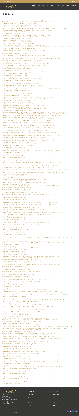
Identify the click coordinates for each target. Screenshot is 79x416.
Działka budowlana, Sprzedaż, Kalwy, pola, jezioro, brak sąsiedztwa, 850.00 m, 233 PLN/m (21, 144)
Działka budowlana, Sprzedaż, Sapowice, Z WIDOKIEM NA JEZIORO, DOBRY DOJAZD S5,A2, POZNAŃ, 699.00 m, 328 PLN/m (29, 127)
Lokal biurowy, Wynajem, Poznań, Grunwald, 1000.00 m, (14, 231)
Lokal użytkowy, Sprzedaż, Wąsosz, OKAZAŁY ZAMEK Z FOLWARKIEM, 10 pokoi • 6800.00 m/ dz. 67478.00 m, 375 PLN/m (29, 194)
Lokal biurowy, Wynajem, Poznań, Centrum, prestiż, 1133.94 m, (15, 381)
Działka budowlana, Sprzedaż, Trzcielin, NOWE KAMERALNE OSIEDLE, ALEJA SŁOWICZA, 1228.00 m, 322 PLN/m (26, 65)
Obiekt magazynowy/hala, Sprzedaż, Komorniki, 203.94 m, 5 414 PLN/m (18, 43)
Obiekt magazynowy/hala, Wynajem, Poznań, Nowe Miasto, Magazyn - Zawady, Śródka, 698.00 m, (23, 226)
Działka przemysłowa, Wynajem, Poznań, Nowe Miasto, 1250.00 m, (16, 124)
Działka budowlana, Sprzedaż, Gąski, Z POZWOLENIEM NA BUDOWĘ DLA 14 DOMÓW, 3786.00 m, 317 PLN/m (26, 120)
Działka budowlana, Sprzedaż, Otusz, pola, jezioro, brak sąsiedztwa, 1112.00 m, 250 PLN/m (22, 261)
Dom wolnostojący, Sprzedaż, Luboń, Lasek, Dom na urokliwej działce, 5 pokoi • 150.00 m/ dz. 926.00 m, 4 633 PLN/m (28, 140)
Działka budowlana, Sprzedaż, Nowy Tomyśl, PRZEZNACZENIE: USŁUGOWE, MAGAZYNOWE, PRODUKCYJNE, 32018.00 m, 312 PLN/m (31, 264)
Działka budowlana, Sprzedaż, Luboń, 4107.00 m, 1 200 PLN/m (16, 308)
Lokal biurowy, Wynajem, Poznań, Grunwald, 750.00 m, (13, 284)
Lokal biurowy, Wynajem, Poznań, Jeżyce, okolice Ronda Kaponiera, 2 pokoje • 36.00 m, (21, 271)
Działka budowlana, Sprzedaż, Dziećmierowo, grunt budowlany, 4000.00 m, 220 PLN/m (21, 207)
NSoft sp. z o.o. (31, 412)
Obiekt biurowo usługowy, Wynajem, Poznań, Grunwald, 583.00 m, (16, 356)
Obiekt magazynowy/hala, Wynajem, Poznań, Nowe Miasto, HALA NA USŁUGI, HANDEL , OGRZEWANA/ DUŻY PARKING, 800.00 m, (30, 241)
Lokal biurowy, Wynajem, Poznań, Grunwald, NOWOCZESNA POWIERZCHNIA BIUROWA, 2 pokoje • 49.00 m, (25, 257)
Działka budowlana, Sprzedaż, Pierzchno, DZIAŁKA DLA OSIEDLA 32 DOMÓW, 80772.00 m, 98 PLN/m (24, 55)
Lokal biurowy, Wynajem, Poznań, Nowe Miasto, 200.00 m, (14, 53)
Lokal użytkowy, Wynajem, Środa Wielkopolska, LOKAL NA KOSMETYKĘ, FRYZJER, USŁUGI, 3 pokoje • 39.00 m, (26, 137)
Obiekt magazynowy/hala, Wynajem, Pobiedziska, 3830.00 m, (15, 190)
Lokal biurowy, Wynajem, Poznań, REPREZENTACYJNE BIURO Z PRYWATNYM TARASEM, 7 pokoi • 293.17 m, (25, 108)
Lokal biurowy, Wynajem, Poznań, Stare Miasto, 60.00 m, (14, 155)
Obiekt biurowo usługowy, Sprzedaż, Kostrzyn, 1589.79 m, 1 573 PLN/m (18, 323)
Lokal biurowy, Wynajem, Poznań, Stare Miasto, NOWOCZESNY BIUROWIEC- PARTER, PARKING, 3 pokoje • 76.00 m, (27, 279)
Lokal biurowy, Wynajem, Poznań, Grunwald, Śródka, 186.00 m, (15, 174)
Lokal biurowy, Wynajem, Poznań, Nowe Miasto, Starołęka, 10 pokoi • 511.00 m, (19, 365)
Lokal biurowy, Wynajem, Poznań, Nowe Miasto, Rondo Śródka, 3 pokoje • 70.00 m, (20, 87)
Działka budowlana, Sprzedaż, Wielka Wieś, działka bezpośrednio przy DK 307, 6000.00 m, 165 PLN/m (24, 179)
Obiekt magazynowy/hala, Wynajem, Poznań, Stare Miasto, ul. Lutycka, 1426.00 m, (20, 368)
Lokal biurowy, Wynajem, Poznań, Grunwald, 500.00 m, (13, 288)
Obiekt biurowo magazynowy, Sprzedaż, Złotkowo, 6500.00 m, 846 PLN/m (18, 221)
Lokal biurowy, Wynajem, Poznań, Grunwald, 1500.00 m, (14, 286)
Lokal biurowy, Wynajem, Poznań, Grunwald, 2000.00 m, (14, 266)
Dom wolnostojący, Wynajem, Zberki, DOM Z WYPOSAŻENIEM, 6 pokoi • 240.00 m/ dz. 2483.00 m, (23, 182)
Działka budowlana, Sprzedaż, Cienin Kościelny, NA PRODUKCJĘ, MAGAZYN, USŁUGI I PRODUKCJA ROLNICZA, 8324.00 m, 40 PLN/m (31, 57)
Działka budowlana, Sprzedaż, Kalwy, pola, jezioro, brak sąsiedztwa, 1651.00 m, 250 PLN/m (22, 247)
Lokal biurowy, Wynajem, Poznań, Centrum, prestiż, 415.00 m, (15, 147)
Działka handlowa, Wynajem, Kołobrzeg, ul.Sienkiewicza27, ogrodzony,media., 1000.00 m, (21, 281)
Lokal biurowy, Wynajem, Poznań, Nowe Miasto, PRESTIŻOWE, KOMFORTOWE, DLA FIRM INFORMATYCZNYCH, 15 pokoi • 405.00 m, (30, 361)
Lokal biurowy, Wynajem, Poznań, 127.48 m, (11, 246)
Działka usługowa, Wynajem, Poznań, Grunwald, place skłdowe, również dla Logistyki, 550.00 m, (22, 301)
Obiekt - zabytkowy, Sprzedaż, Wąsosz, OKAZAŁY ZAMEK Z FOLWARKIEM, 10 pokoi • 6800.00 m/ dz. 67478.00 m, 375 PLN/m (30, 185)
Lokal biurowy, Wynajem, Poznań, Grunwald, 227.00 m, (13, 26)
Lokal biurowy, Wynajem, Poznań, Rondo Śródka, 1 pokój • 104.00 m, (17, 110)
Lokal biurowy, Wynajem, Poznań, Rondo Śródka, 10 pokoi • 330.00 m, (17, 67)
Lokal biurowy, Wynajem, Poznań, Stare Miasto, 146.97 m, (14, 149)
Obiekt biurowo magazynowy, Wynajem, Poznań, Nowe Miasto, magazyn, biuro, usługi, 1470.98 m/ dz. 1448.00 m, (27, 278)
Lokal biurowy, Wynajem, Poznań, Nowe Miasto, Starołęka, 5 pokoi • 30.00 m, (18, 331)
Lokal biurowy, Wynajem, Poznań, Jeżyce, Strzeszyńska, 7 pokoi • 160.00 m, (18, 100)
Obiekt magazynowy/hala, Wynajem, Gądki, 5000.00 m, (14, 373)
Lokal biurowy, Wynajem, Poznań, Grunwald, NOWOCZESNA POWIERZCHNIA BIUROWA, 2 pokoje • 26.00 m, (25, 341)
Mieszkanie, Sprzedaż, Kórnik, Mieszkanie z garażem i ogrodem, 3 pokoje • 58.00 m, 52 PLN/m (22, 117)
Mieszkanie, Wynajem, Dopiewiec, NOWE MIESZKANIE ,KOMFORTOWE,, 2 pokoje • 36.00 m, (22, 25)
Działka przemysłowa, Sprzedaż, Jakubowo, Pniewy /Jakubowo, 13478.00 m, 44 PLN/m (21, 224)
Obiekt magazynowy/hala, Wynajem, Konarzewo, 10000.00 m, (15, 201)
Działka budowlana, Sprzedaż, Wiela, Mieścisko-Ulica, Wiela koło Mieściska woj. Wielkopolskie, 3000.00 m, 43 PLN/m (27, 36)
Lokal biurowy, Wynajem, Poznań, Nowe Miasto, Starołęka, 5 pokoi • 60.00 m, (18, 340)
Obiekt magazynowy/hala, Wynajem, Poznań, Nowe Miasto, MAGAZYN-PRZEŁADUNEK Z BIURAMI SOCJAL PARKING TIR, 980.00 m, (30, 118)
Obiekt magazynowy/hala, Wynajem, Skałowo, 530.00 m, (14, 157)
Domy (29, 397)
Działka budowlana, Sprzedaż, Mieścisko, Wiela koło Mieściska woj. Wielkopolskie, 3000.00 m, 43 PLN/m (25, 72)
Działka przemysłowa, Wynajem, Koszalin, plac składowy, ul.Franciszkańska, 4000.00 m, (21, 324)
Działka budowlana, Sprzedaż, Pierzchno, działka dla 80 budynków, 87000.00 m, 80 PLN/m (22, 139)
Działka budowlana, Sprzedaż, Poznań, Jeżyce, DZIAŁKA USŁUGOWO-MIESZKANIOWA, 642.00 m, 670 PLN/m (26, 214)
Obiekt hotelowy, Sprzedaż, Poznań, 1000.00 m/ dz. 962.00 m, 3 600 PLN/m (19, 283)
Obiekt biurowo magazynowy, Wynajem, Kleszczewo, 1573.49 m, (16, 38)
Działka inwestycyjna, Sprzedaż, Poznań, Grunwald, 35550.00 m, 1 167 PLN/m (19, 48)
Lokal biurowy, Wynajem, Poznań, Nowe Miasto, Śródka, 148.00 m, (16, 189)
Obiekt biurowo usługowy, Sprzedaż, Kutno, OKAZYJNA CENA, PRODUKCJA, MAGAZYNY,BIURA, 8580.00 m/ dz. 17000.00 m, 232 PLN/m (32, 366)
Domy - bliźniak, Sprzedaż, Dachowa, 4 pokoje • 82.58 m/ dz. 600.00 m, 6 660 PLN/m (21, 273)
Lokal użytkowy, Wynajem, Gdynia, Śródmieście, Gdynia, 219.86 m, (16, 142)
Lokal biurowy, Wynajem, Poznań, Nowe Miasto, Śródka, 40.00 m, (16, 363)
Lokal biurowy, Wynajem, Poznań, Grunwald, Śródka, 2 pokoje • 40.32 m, (17, 276)
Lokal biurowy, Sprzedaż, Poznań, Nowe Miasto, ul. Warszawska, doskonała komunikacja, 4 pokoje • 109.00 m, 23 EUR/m (28, 370)
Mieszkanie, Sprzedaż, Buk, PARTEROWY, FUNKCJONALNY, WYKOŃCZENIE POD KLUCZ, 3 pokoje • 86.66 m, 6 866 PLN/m (28, 125)
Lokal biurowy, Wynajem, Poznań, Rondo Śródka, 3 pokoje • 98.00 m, (17, 92)
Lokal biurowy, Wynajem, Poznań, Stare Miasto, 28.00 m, (14, 70)
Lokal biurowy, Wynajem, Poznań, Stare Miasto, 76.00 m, (14, 152)
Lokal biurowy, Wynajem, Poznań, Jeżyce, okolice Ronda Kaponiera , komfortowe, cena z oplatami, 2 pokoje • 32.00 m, (28, 167)
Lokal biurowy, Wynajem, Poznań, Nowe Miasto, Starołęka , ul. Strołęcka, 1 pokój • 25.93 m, (21, 321)
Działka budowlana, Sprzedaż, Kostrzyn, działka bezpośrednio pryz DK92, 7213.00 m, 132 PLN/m (23, 304)
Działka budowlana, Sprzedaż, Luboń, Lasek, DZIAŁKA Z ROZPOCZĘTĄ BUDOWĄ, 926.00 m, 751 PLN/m (24, 130)
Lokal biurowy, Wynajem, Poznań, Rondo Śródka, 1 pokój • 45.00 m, (16, 80)
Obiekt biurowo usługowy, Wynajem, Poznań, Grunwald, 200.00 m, (16, 77)
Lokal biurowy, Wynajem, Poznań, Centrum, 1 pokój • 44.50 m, (15, 107)
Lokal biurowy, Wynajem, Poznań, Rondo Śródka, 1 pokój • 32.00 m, (16, 82)
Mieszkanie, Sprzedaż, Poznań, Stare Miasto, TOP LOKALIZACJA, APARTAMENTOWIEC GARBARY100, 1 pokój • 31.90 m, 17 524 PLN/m (31, 129)
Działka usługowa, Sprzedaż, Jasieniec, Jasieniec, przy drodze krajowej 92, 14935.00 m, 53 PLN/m (23, 309)
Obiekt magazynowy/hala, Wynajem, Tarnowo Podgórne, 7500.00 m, (17, 378)
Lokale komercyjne (32, 400)
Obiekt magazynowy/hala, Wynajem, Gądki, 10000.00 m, (14, 376)
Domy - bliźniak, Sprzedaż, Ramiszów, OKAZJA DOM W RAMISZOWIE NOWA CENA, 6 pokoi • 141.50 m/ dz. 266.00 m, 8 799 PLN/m (31, 58)
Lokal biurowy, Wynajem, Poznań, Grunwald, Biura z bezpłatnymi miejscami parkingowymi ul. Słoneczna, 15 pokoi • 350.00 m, (29, 333)
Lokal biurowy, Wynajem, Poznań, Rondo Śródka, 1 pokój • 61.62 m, (16, 187)
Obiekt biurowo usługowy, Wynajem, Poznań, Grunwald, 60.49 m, (16, 360)
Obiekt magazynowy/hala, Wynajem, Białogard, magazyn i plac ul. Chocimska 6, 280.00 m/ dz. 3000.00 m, (25, 289)
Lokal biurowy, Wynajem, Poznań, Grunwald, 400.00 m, (13, 227)
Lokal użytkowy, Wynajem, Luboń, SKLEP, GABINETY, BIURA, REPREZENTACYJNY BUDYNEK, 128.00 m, (24, 329)
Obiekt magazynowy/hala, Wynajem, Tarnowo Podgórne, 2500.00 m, (17, 346)
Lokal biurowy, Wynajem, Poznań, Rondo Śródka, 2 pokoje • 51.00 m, (17, 93)
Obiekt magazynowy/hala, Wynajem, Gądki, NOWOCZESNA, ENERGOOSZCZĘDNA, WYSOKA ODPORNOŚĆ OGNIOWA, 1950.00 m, (30, 202)
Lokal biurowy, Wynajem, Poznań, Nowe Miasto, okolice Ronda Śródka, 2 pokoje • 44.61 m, (21, 78)
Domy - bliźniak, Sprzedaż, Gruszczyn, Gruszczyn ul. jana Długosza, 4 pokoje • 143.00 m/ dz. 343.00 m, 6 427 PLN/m (27, 30)
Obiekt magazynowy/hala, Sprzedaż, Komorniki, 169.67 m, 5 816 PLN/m (18, 41)
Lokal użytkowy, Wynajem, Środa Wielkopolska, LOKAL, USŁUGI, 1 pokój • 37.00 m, (20, 259)
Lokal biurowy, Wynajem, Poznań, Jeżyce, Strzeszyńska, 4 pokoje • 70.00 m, (18, 103)
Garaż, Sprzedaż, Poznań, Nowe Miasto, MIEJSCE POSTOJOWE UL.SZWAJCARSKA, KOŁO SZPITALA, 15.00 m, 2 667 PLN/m (29, 97)
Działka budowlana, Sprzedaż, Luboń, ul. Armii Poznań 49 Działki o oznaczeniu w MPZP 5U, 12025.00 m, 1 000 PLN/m (27, 306)
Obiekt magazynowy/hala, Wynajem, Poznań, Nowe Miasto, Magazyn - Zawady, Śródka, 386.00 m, (23, 209)
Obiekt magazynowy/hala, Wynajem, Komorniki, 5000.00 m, (15, 252)
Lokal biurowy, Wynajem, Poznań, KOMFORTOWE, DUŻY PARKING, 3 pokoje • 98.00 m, (20, 83)
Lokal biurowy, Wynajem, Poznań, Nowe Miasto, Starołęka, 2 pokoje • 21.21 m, (19, 62)
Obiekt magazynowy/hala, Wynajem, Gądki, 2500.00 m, (14, 375)
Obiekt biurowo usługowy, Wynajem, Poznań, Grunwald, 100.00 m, (16, 358)
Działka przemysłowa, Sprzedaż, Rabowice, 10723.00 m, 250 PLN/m (17, 313)
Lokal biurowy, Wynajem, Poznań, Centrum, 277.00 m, (13, 211)
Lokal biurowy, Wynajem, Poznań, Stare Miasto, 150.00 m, (14, 33)
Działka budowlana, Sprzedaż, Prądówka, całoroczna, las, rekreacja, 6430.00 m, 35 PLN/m (22, 311)
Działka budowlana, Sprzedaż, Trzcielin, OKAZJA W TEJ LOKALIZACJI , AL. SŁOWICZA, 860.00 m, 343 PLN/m (25, 63)
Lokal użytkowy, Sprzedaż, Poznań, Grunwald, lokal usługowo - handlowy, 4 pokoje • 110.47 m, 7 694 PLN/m (25, 222)
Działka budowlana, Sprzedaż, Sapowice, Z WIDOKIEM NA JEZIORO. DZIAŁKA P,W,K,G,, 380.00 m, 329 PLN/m (26, 45)
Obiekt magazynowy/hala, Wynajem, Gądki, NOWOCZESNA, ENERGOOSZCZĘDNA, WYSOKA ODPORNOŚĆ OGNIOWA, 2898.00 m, (30, 204)
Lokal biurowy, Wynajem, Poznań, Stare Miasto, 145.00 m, (14, 31)
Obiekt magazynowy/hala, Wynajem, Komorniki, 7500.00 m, (15, 254)
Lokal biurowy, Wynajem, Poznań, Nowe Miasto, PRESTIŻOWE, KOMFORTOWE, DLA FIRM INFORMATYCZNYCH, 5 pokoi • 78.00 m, (30, 380)
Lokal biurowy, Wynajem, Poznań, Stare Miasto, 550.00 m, (14, 216)
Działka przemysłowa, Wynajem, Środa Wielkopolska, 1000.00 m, (16, 269)
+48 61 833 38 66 (13, 1)
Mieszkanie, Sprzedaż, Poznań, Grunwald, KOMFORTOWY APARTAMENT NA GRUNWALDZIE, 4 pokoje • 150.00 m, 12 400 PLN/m (30, 319)
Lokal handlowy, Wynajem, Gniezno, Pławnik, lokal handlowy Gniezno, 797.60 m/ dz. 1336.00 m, (23, 60)
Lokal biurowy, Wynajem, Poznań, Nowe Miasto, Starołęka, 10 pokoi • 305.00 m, (19, 343)
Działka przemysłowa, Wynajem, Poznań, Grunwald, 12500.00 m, (16, 316)
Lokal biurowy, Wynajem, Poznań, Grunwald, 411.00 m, (13, 175)
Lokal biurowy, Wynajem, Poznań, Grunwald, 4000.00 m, (14, 268)
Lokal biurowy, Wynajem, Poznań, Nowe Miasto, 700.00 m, (14, 73)
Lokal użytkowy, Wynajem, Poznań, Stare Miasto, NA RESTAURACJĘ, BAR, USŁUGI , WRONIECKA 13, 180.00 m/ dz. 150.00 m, (29, 132)
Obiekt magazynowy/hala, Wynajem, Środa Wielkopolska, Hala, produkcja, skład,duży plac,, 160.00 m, (24, 351)
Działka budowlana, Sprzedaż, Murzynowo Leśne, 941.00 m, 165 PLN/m (18, 145)
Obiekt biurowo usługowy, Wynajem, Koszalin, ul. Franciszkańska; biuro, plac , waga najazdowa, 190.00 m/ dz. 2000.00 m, (28, 336)
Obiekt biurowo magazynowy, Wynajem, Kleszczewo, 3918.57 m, (16, 40)
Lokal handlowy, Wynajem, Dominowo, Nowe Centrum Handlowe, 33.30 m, (18, 219)
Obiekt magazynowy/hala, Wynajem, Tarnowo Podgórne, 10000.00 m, (17, 348)
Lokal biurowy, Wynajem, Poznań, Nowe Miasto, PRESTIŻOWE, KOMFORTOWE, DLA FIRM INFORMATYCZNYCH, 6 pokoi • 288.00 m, (30, 355)
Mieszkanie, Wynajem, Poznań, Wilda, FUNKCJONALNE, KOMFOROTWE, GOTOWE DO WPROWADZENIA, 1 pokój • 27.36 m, (28, 21)
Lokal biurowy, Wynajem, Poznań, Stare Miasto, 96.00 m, (14, 154)
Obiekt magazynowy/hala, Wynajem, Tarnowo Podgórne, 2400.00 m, (17, 184)
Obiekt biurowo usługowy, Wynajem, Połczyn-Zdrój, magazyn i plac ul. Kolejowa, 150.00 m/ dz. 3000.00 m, (25, 334)
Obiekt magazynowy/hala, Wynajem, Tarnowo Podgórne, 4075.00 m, (17, 229)
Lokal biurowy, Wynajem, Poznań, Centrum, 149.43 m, (13, 160)
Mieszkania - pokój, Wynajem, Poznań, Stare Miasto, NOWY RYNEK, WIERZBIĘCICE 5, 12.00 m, (22, 23)
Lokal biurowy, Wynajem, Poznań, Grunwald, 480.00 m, (13, 234)
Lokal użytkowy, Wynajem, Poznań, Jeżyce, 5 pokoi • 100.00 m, (16, 95)
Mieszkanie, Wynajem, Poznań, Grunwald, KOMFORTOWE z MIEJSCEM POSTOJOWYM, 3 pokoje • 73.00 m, (25, 20)
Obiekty (30, 402)
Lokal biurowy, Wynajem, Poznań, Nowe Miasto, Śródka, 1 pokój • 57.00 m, (18, 274)
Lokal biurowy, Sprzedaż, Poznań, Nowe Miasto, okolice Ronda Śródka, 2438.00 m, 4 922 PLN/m (23, 85)
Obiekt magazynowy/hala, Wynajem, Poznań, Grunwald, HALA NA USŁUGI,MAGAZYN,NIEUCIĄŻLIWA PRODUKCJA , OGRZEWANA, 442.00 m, (32, 135)
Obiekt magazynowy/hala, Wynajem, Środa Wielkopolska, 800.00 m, (16, 296)
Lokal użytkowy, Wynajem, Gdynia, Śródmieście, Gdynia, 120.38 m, (16, 68)
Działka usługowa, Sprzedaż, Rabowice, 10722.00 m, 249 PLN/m (16, 314)
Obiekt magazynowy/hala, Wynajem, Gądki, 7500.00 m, (14, 371)
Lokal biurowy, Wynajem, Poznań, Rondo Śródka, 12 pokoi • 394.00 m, (17, 90)
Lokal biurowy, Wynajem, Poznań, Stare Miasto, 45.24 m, (14, 217)
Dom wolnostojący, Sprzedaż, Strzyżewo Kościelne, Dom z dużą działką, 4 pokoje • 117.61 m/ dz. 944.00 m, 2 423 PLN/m (29, 159)
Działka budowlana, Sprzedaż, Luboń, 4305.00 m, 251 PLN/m (15, 177)
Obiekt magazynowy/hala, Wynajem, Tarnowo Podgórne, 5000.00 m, (17, 345)
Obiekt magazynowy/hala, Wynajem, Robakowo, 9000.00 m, (15, 196)
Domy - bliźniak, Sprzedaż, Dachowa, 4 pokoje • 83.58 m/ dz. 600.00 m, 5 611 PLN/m (21, 353)
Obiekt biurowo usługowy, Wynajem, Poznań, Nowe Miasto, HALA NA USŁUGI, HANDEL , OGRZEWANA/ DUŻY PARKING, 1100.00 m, (30, 291)
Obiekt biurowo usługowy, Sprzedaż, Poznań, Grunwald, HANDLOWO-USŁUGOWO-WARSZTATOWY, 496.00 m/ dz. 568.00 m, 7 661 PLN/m (32, 212)
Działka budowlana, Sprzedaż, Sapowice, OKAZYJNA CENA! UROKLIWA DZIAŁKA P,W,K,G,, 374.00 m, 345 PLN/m (26, 35)
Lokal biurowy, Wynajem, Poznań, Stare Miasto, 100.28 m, (14, 262)
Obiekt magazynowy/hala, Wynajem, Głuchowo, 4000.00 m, (15, 199)
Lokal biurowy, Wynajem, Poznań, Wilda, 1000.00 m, (13, 244)
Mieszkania (30, 394)
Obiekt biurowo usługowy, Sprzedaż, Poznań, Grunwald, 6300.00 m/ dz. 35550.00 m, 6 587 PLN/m (23, 50)
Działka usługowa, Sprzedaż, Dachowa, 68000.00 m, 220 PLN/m (16, 180)
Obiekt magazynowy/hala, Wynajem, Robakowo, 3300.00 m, (15, 197)
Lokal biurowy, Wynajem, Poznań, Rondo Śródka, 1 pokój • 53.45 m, (16, 232)
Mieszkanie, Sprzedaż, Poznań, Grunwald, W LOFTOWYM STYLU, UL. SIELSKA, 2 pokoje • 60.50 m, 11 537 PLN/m (26, 122)
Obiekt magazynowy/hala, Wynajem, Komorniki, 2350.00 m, (15, 249)
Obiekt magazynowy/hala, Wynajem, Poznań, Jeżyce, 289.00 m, (16, 236)
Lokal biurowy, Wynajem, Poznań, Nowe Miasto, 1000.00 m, (15, 75)
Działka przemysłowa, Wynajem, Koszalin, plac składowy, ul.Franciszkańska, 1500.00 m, (21, 192)
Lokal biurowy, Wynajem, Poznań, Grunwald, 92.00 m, (13, 383)
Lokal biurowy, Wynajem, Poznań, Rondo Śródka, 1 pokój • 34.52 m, (16, 102)
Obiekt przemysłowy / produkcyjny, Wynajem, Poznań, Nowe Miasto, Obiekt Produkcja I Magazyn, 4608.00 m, (25, 98)
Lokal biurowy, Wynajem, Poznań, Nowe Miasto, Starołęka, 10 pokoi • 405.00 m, (19, 350)
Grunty (29, 405)
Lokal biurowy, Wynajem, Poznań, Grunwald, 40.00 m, (13, 134)
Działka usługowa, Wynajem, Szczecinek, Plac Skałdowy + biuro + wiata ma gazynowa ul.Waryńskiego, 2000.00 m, (27, 318)
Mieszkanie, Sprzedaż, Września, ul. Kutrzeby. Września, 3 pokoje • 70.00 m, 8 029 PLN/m (21, 52)
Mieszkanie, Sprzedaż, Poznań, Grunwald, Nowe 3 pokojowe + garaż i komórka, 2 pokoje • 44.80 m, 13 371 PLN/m (27, 105)
